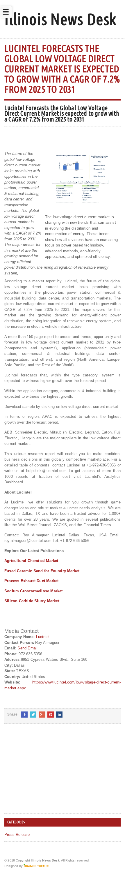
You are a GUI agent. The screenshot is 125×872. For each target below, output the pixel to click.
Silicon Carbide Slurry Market (31, 601)
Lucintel (43, 637)
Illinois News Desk (60, 19)
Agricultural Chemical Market (31, 561)
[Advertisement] (48, 773)
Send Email (27, 648)
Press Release (17, 834)
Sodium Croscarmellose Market (33, 591)
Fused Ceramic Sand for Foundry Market (41, 571)
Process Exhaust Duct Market (31, 581)
